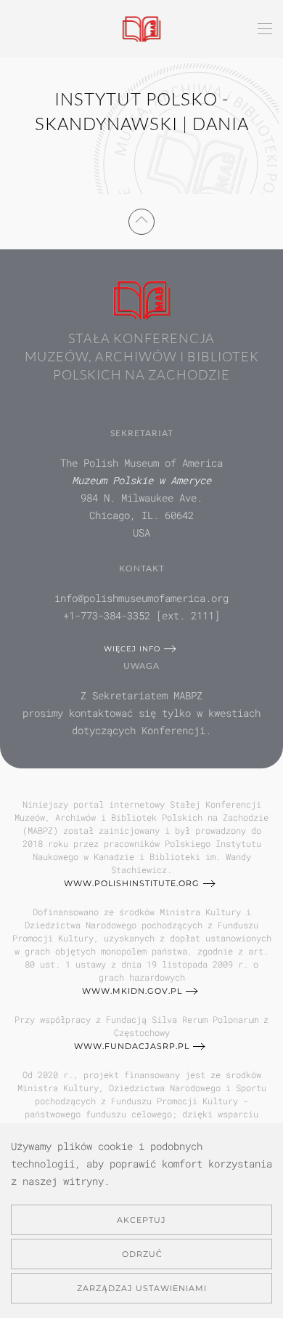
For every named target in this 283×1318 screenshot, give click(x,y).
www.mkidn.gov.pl (132, 991)
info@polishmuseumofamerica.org (141, 598)
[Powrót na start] (142, 29)
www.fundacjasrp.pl (131, 1046)
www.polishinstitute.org (132, 883)
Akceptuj (141, 1220)
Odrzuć (142, 1254)
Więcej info (132, 649)
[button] (265, 29)
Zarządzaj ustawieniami (142, 1288)
